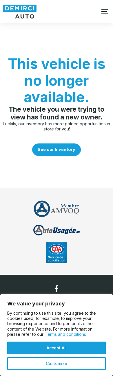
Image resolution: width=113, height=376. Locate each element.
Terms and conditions (65, 334)
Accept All (57, 347)
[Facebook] (56, 288)
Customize (56, 363)
